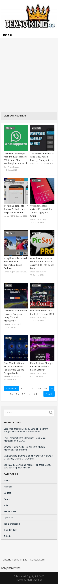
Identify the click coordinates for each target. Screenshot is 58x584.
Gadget (7, 492)
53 (45, 388)
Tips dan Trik (10, 529)
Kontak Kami (37, 559)
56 (17, 393)
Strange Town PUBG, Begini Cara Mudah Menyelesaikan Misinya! (24, 448)
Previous (11, 388)
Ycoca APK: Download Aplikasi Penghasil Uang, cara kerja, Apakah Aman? (27, 466)
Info (6, 505)
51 (33, 388)
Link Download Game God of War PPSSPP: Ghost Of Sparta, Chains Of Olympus (28, 457)
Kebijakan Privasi (11, 568)
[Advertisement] (29, 75)
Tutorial (7, 536)
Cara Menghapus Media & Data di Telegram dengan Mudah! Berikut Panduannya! (26, 430)
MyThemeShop (34, 579)
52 (39, 388)
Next (48, 393)
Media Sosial (10, 511)
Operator (8, 517)
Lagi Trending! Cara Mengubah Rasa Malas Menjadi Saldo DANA (25, 439)
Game (7, 499)
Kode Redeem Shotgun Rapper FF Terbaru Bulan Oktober (41, 366)
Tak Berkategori (12, 523)
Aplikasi (7, 480)
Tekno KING (20, 576)
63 (35, 393)
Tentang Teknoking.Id (14, 559)
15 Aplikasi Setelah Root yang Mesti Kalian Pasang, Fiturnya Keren (42, 157)
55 (11, 393)
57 (23, 393)
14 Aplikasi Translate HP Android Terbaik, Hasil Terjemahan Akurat (16, 209)
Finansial (8, 486)
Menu (6, 35)
